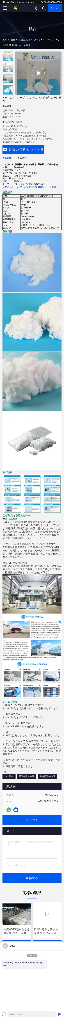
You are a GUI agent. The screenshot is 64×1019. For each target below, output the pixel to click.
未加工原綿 (24, 39)
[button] (8, 93)
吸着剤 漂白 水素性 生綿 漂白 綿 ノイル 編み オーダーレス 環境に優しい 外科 (16, 931)
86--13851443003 (52, 2)
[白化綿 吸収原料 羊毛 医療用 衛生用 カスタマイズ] (47, 914)
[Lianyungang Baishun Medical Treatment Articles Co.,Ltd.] (15, 8)
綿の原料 (9, 776)
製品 (13, 39)
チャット (55, 8)
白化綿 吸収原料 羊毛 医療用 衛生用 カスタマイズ (47, 931)
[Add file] (4, 1014)
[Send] (59, 1014)
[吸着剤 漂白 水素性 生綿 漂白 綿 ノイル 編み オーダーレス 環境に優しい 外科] (16, 914)
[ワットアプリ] (9, 810)
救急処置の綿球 (47, 776)
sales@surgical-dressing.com (19, 2)
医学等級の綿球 (26, 776)
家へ (4, 39)
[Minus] (60, 946)
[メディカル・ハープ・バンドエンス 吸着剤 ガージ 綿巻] (38, 73)
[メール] (16, 810)
